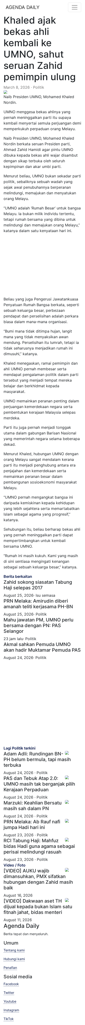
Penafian (10, 968)
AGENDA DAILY (22, 7)
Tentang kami (14, 950)
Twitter (9, 993)
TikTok (9, 1019)
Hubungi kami (14, 959)
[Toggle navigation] (74, 7)
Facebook (11, 984)
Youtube (10, 1001)
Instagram (11, 1010)
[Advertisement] (46, 266)
